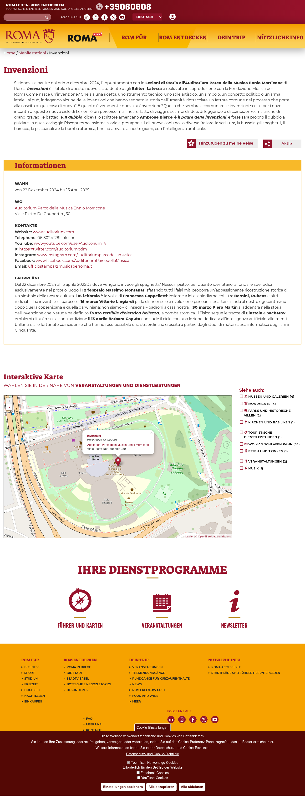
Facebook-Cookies (155, 772)
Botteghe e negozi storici (89, 684)
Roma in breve (79, 667)
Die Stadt (74, 673)
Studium (31, 678)
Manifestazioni (32, 53)
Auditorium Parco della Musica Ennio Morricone (60, 208)
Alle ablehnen (192, 787)
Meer (136, 701)
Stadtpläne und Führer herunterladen (245, 673)
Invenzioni (94, 436)
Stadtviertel (78, 678)
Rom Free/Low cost (148, 690)
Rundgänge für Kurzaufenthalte (161, 678)
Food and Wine (145, 695)
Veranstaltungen (147, 667)
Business (32, 667)
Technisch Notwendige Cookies (154, 762)
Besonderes (77, 690)
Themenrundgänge (148, 673)
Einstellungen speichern (123, 787)
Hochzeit (32, 690)
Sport (29, 673)
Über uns (94, 724)
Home (9, 53)
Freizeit (31, 684)
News (137, 684)
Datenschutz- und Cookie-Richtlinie (152, 753)
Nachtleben (34, 695)
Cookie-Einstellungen (152, 727)
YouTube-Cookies (154, 777)
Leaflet (189, 536)
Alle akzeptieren (161, 787)
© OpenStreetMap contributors (213, 536)
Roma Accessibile (226, 667)
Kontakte (94, 730)
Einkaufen (33, 701)
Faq (89, 718)
